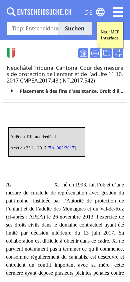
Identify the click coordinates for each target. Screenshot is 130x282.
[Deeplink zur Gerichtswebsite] (83, 53)
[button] (118, 12)
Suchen (75, 28)
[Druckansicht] (95, 53)
